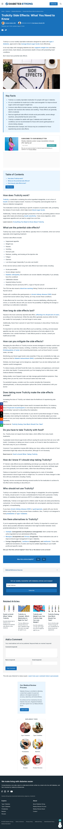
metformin (47, 541)
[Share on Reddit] (1, 419)
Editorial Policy (38, 821)
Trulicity (6, 199)
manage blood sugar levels (30, 44)
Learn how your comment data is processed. (43, 676)
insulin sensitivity (30, 216)
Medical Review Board (39, 809)
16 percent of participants (16, 408)
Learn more (24, 709)
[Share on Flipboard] (1, 409)
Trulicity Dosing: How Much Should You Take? (53, 617)
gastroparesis (37, 509)
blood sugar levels (38, 210)
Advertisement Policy (49, 821)
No (44, 559)
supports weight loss (42, 47)
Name (10, 660)
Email (36, 660)
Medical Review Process (39, 806)
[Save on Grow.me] (1, 422)
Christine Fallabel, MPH (10, 23)
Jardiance (25, 541)
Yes (38, 559)
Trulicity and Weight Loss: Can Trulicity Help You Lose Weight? (39, 618)
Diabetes (8, 11)
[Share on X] (1, 416)
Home (3, 11)
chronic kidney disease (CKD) (41, 294)
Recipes (25, 768)
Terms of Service (20, 821)
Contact (35, 811)
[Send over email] (1, 425)
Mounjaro (9, 536)
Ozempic (9, 531)
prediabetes (10, 513)
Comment (11, 647)
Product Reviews (37, 768)
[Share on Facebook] (1, 403)
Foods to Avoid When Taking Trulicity (8, 616)
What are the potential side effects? (19, 181)
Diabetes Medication (16, 11)
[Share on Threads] (1, 413)
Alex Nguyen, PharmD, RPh (38, 23)
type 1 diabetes (22, 513)
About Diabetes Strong (39, 804)
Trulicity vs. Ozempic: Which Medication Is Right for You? (23, 617)
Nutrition (37, 751)
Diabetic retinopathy (13, 274)
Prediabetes (25, 751)
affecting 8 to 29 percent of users (47, 314)
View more (10, 187)
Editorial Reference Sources (14, 570)
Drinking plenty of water (11, 350)
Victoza (27, 536)
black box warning (26, 288)
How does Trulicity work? (15, 178)
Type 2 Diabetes (37, 735)
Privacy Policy (29, 821)
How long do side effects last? (17, 183)
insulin (5, 202)
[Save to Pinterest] (1, 406)
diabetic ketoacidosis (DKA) (24, 358)
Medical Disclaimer (6, 823)
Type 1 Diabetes (25, 735)
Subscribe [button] (53, 4)
